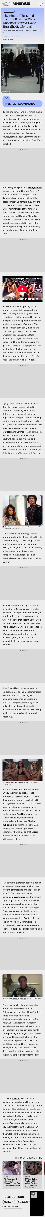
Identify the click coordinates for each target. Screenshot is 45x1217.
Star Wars (23, 1202)
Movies (7, 1202)
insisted (16, 1098)
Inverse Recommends (20, 103)
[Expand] (33, 1193)
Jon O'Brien (14, 37)
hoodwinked (19, 897)
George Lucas (35, 187)
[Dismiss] (41, 1193)
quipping (12, 1033)
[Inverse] (20, 3)
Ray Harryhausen (25, 814)
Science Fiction (11, 1207)
